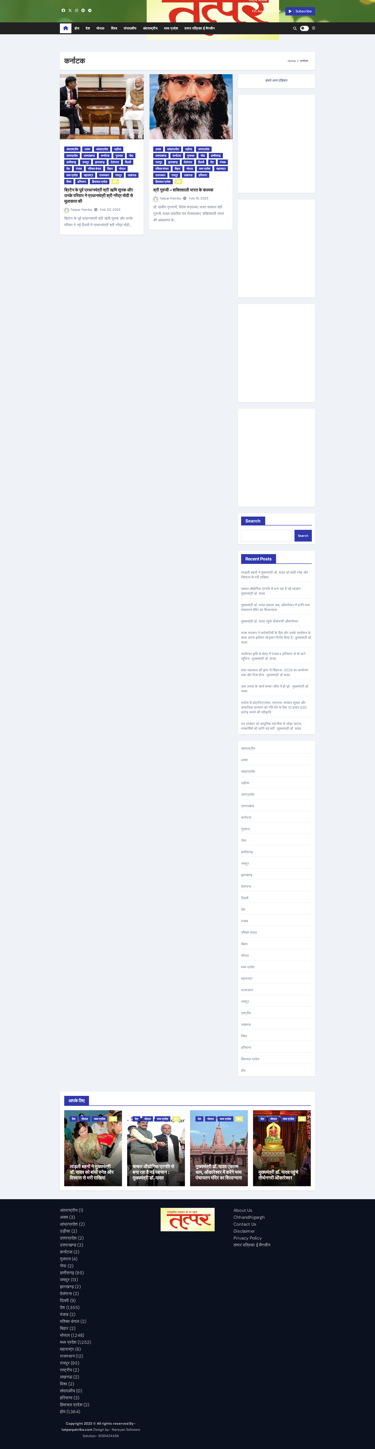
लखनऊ (132, 175)
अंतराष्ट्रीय (150, 28)
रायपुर (118, 175)
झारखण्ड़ (100, 162)
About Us (243, 1210)
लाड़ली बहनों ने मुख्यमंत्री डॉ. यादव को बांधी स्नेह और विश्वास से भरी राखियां (92, 1172)
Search (253, 521)
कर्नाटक (105, 156)
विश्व (114, 28)
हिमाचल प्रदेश (99, 182)
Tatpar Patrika (82, 209)
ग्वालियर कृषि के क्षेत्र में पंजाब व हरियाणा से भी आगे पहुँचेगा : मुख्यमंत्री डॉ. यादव (273, 656)
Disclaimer (244, 1231)
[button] (313, 28)
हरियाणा (81, 182)
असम (87, 149)
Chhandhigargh (249, 1217)
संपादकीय (130, 28)
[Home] (65, 28)
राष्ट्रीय (246, 1013)
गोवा (131, 156)
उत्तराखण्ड (89, 156)
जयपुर (85, 162)
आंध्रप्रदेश (102, 149)
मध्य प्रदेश (171, 28)
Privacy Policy (248, 1238)
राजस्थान (104, 175)
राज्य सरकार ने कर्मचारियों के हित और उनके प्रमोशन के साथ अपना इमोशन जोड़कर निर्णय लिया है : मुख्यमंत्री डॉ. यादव (276, 638)
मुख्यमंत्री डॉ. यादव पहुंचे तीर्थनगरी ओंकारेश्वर (269, 621)
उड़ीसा (117, 149)
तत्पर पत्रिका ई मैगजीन (199, 28)
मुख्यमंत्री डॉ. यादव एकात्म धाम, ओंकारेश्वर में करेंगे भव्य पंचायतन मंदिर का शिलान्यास (275, 607)
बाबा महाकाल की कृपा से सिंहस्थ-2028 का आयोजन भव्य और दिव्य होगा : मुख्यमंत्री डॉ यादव (274, 672)
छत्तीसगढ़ (71, 162)
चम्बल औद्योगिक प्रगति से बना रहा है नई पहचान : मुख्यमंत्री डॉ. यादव (153, 1172)
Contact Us (245, 1224)
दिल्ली (128, 162)
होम (77, 28)
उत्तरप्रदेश (72, 156)
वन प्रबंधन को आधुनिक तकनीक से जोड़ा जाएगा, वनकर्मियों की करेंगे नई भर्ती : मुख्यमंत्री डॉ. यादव (271, 726)
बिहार (110, 169)
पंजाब (79, 169)
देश (88, 28)
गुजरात (119, 156)
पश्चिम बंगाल (94, 169)
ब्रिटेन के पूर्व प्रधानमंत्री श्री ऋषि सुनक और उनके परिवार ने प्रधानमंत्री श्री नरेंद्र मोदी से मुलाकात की (98, 195)
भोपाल (100, 28)
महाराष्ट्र (88, 175)
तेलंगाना (115, 162)
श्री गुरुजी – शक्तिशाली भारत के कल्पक (183, 190)
